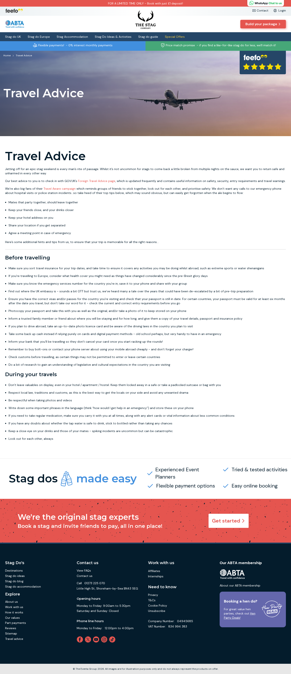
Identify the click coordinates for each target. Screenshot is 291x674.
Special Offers (175, 37)
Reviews (10, 628)
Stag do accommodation (23, 586)
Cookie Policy (157, 605)
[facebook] (81, 639)
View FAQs (84, 570)
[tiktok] (113, 639)
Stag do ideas (15, 576)
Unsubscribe (156, 611)
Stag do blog (14, 581)
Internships (155, 576)
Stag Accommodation (72, 37)
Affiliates (154, 571)
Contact (262, 10)
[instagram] (105, 639)
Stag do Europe (39, 37)
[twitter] (89, 639)
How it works (14, 612)
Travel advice (14, 639)
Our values (12, 618)
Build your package (261, 24)
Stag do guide (148, 37)
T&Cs (152, 600)
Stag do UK (13, 37)
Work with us (14, 607)
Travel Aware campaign (59, 189)
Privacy (153, 595)
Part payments (15, 623)
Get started (226, 520)
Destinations (14, 570)
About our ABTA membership (240, 585)
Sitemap (11, 633)
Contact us (84, 576)
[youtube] (97, 639)
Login (282, 10)
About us (11, 602)
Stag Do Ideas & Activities (113, 37)
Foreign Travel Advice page (96, 181)
